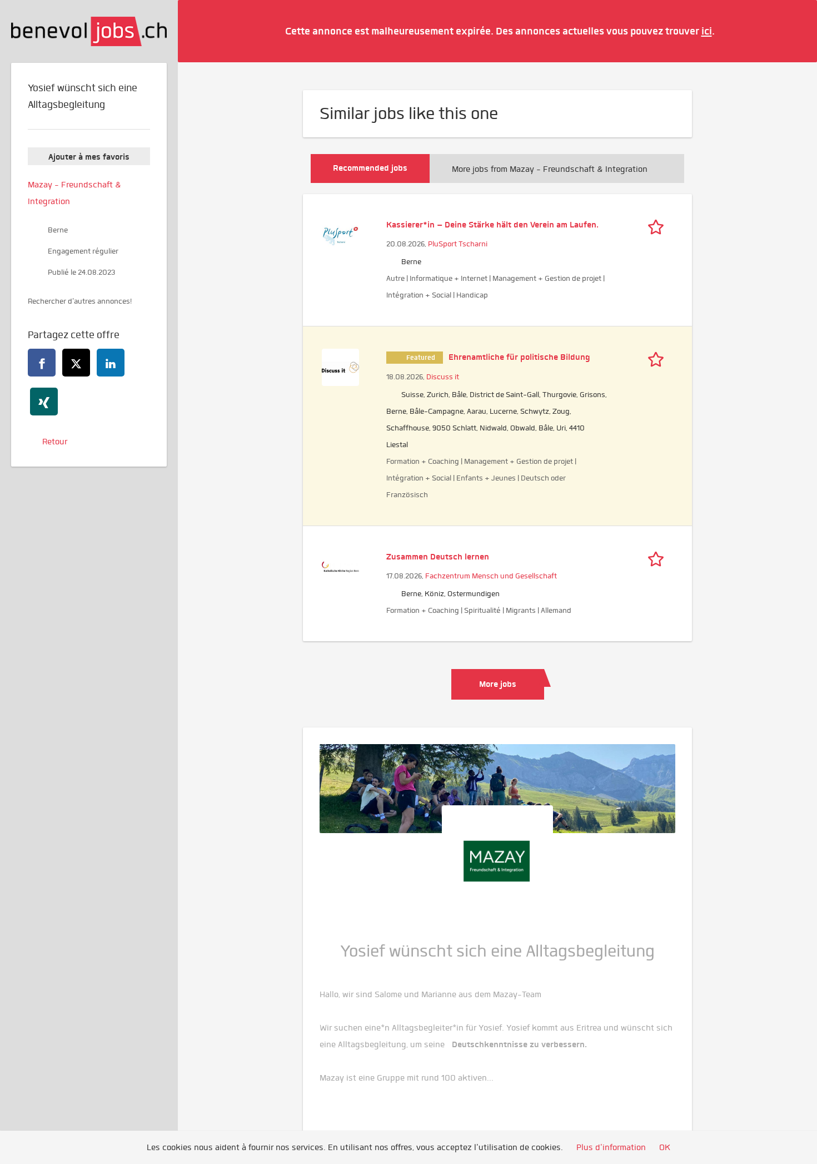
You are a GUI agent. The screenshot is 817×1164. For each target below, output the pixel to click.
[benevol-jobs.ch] (89, 31)
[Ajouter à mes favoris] (658, 224)
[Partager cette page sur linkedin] (110, 363)
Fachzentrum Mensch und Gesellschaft (491, 576)
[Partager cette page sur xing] (44, 401)
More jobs (497, 684)
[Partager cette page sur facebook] (42, 363)
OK (664, 1147)
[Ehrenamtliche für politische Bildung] (340, 366)
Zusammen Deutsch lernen (437, 556)
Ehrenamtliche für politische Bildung (519, 357)
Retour (54, 442)
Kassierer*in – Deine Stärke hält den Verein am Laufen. (492, 224)
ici (706, 30)
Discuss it (442, 377)
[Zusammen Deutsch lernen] (340, 566)
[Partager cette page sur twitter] (76, 363)
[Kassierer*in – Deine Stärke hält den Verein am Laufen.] (340, 234)
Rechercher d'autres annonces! (80, 301)
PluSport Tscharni (457, 244)
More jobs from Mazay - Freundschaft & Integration (549, 169)
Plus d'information (611, 1147)
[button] (792, 30)
